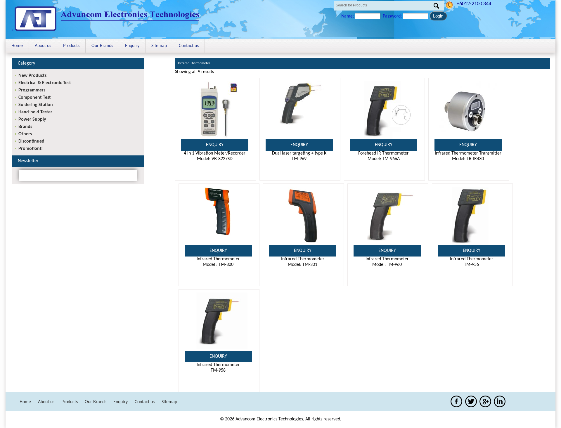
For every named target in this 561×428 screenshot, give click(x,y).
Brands (25, 126)
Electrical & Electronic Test (44, 83)
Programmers (31, 90)
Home (17, 46)
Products (71, 46)
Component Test (34, 97)
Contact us (189, 46)
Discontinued (31, 141)
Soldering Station (35, 105)
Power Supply (32, 119)
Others (25, 134)
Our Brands (102, 46)
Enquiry (132, 46)
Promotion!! (30, 148)
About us (43, 46)
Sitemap (159, 46)
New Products (32, 75)
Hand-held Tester (35, 112)
